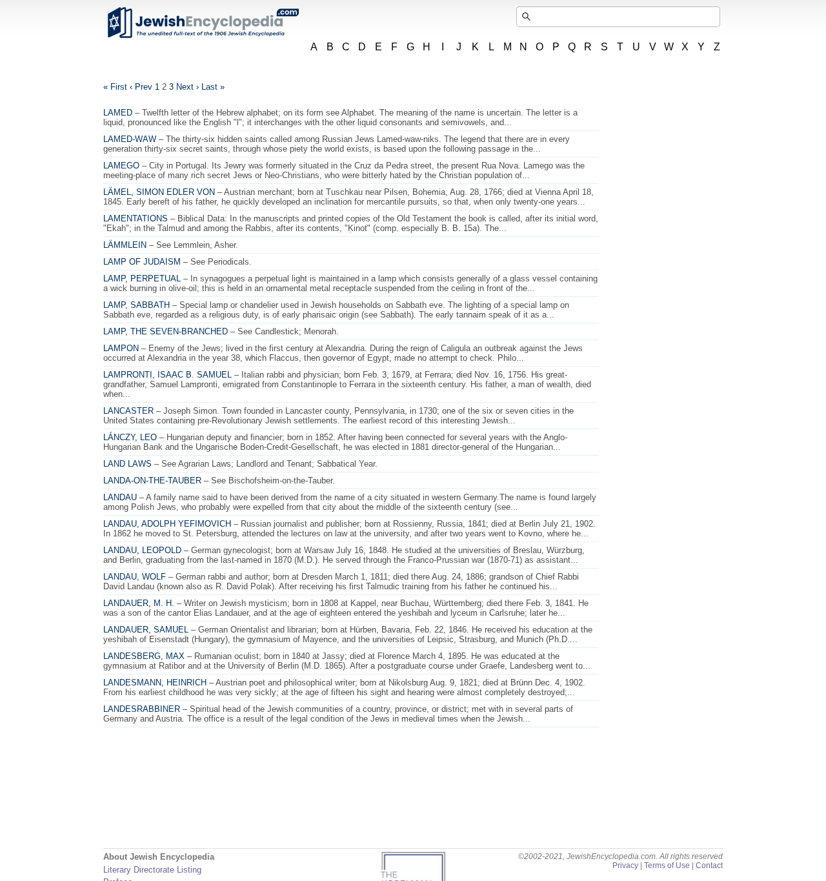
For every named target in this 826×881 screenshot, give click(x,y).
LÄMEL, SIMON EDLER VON (159, 192)
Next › (187, 87)
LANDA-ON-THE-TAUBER (152, 480)
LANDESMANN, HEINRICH (154, 682)
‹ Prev (141, 87)
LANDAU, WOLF (134, 577)
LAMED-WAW (129, 139)
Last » (213, 87)
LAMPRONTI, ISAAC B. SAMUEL (167, 375)
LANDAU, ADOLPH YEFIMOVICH (167, 524)
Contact (709, 865)
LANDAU (120, 497)
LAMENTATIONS (135, 218)
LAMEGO (121, 165)
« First (115, 87)
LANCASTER (128, 411)
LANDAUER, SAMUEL (145, 629)
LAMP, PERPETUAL (142, 278)
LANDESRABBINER (141, 709)
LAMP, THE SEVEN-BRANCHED (165, 331)
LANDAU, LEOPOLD (142, 550)
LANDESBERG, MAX (144, 656)
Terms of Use (667, 865)
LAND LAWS (127, 464)
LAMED (117, 112)
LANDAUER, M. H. (138, 603)
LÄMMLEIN (124, 245)
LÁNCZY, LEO (130, 437)
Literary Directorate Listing (152, 870)
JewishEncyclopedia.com (202, 22)
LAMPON (121, 348)
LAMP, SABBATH (136, 305)
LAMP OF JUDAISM (142, 262)
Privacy (625, 865)
